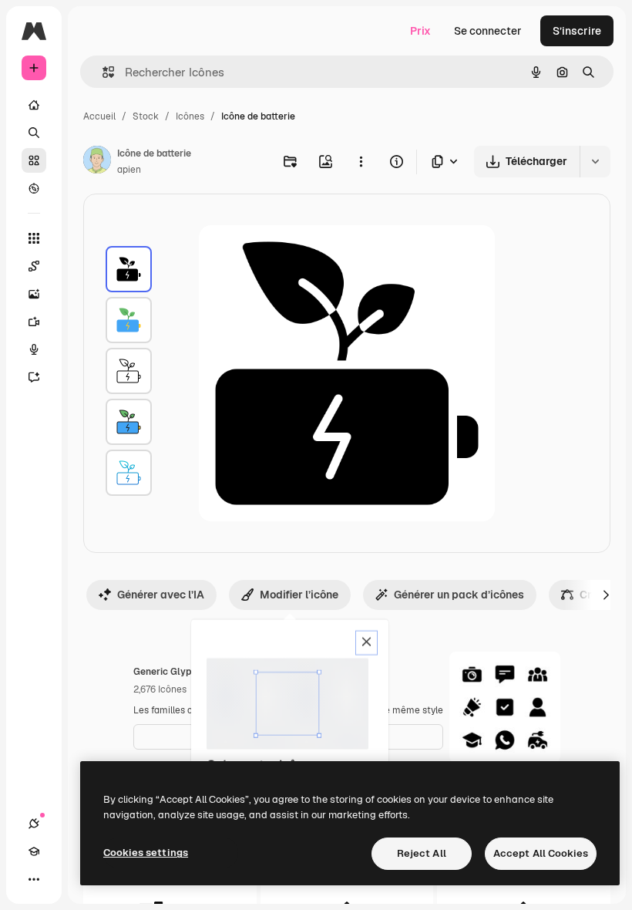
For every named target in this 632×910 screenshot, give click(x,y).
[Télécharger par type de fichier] (445, 161)
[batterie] (129, 269)
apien (129, 169)
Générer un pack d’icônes (459, 595)
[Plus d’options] (360, 161)
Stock (146, 116)
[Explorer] (34, 188)
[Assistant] (34, 377)
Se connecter (488, 31)
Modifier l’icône (299, 595)
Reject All (421, 853)
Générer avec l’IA (160, 595)
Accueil (99, 116)
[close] (366, 643)
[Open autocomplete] (102, 72)
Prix (420, 31)
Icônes (190, 116)
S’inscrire (577, 31)
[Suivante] (606, 594)
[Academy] (34, 851)
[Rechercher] (34, 132)
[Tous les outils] (34, 238)
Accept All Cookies (540, 853)
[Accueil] (34, 105)
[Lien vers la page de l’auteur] (97, 162)
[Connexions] (34, 823)
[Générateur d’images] (34, 293)
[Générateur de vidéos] (34, 321)
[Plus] (34, 879)
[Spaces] (34, 266)
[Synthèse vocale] (34, 349)
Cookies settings (145, 852)
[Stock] (34, 160)
